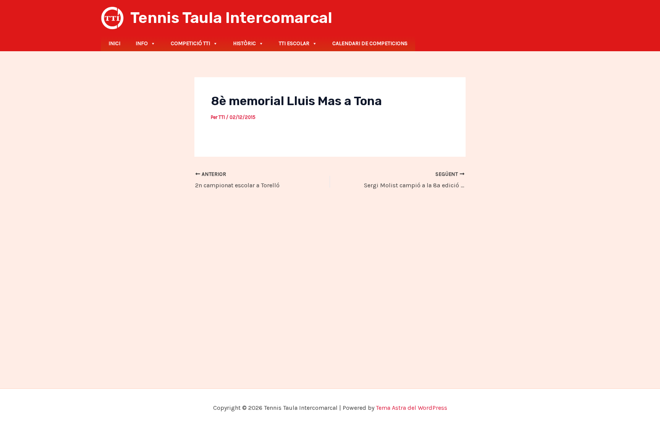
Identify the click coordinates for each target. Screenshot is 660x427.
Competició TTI (190, 43)
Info (142, 43)
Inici (114, 43)
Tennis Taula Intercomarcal (231, 18)
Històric (244, 43)
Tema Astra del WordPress (411, 407)
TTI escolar (294, 43)
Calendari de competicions (370, 43)
